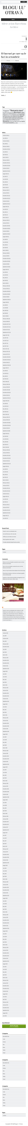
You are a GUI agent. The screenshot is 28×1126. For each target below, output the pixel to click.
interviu (15, 116)
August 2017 (5, 335)
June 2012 (5, 499)
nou (4, 607)
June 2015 (5, 406)
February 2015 (5, 417)
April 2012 (5, 502)
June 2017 (5, 340)
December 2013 (6, 455)
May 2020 (4, 244)
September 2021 (6, 203)
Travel (4, 1052)
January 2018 (5, 321)
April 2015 (5, 411)
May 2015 (4, 409)
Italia (18, 116)
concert (19, 113)
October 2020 (5, 231)
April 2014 (5, 444)
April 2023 (5, 154)
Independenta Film (9, 116)
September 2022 (6, 171)
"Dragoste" (6, 111)
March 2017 (5, 348)
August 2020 (5, 236)
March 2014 (5, 447)
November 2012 (6, 491)
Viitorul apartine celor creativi (8, 539)
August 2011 (5, 515)
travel (7, 123)
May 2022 (4, 182)
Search (24, 1)
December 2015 (6, 389)
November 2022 (6, 165)
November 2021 (6, 198)
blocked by (14, 1026)
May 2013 (4, 474)
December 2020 (6, 225)
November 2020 (6, 228)
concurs (23, 113)
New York (11, 120)
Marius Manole (17, 118)
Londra (18, 117)
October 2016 (5, 362)
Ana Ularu (5, 112)
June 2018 (5, 307)
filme (18, 115)
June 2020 (5, 242)
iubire (21, 116)
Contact (4, 552)
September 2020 (6, 234)
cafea (4, 113)
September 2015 (6, 398)
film (16, 115)
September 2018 (6, 299)
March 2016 (5, 381)
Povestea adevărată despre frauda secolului (11, 542)
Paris (14, 120)
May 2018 (4, 310)
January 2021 (5, 223)
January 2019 (5, 288)
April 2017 (5, 346)
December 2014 (6, 422)
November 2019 (6, 261)
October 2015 (5, 395)
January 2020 (5, 255)
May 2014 (4, 441)
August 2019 (5, 269)
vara (14, 122)
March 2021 (5, 217)
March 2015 (5, 414)
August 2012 (5, 496)
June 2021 (5, 209)
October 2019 (5, 264)
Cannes (7, 113)
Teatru (4, 1050)
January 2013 (5, 485)
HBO (20, 115)
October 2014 (5, 428)
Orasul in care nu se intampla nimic (10, 531)
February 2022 (5, 190)
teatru (23, 121)
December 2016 (6, 357)
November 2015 (6, 392)
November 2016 (6, 359)
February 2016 (5, 384)
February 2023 (5, 160)
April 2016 (5, 378)
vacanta (11, 123)
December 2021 (6, 195)
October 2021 (5, 201)
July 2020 (4, 239)
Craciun (5, 115)
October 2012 (5, 493)
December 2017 (6, 324)
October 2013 (5, 460)
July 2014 (4, 436)
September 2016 (6, 365)
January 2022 (5, 193)
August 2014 (5, 433)
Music (4, 1047)
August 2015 (5, 400)
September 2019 (6, 266)
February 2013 (5, 482)
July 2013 (4, 469)
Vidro (4, 570)
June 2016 (5, 373)
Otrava (8, 60)
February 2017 (5, 351)
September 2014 (6, 430)
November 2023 (6, 149)
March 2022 (5, 187)
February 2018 (5, 318)
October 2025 (5, 135)
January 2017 (5, 354)
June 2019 (5, 275)
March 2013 (5, 480)
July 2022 (4, 176)
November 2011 (6, 510)
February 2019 (5, 285)
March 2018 (5, 316)
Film (4, 1044)
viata (17, 122)
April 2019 (5, 280)
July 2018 (4, 305)
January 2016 (5, 387)
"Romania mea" (16, 110)
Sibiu (16, 121)
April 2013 (5, 477)
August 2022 (5, 173)
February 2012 (5, 504)
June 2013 (5, 471)
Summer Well (19, 121)
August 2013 (5, 466)
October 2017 (5, 329)
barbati (8, 112)
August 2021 (5, 206)
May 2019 (4, 277)
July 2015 (4, 403)
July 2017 (4, 337)
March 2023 (5, 157)
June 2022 (5, 179)
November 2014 (6, 425)
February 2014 (5, 450)
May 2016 (4, 376)
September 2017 (6, 332)
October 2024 (5, 141)
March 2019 (5, 283)
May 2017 (4, 343)
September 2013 (6, 463)
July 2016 (4, 370)
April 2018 (5, 313)
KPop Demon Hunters (7, 573)
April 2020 (5, 247)
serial (13, 121)
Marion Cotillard (12, 118)
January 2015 (5, 419)
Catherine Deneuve (12, 113)
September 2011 (6, 512)
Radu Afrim (18, 119)
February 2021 (5, 220)
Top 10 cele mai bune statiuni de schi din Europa (15, 570)
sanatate (10, 121)
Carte (4, 1039)
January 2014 (5, 452)
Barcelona (12, 112)
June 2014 (5, 439)
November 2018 (6, 294)
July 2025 (4, 138)
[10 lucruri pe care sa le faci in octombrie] (14, 79)
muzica (7, 120)
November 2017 (6, 327)
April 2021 (5, 214)
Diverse (17, 60)
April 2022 (5, 184)
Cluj (16, 113)
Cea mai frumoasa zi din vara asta (9, 534)
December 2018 (6, 291)
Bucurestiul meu (6, 1036)
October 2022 (5, 168)
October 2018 (5, 296)
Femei (13, 115)
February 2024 (5, 146)
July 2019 (4, 272)
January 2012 (5, 507)
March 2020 (5, 250)
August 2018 (5, 302)
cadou (22, 112)
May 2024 (4, 143)
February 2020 (5, 253)
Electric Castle (9, 115)
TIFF (4, 122)
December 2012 (6, 488)
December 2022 (6, 162)
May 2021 (4, 212)
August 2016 (5, 368)
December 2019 (6, 258)
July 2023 (4, 152)
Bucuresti (17, 112)
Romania (6, 121)
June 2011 (5, 518)
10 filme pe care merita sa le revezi (9, 536)
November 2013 (6, 458)
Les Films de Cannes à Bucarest (10, 117)
